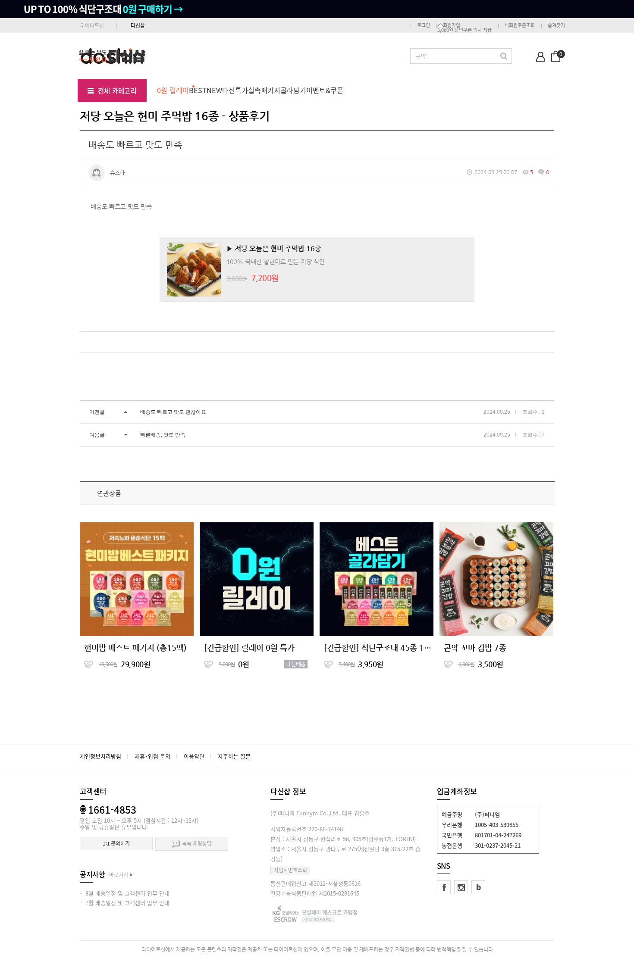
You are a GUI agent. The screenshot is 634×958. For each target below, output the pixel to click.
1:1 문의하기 (116, 843)
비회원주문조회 (520, 25)
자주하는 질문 (234, 756)
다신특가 (235, 90)
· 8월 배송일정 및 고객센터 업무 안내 (124, 893)
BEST (198, 90)
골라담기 (293, 90)
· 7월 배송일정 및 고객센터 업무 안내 (124, 903)
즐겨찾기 (556, 25)
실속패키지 (264, 90)
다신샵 (138, 25)
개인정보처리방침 (100, 756)
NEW (214, 90)
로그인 (423, 25)
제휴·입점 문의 (152, 756)
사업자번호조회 (290, 870)
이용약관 (194, 756)
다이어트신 (92, 25)
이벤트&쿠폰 (324, 90)
